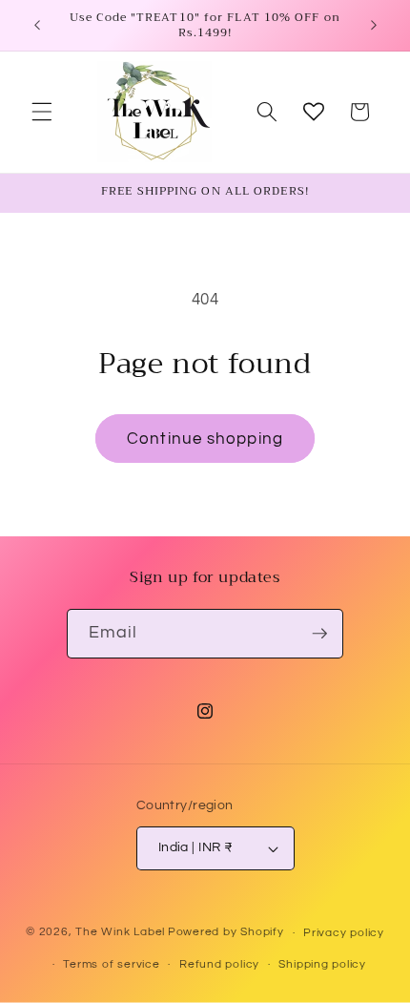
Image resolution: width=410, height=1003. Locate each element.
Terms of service (111, 964)
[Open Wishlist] (314, 112)
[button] (42, 112)
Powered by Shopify (226, 933)
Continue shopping (205, 438)
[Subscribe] (319, 633)
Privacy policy (343, 933)
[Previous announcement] (37, 26)
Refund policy (219, 964)
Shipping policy (322, 964)
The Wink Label (120, 933)
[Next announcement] (374, 26)
